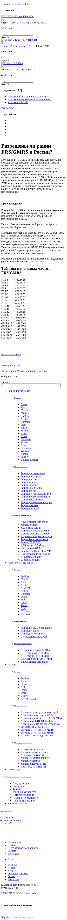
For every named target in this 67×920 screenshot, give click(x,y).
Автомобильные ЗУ (24, 794)
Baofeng (25, 416)
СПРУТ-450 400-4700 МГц (16, 22)
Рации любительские (32, 499)
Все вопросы (8, 108)
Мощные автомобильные (35, 757)
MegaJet (25, 579)
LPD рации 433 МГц (32, 545)
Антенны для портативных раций (40, 712)
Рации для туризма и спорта (36, 502)
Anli (23, 687)
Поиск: (5, 382)
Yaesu (24, 419)
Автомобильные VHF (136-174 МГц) (41, 718)
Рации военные (29, 505)
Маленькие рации (31, 527)
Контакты (13, 879)
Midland (25, 413)
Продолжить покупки (23, 917)
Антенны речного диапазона (37, 735)
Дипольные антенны (32, 755)
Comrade (25, 421)
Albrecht (25, 588)
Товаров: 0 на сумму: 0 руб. (16, 4)
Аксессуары (14, 769)
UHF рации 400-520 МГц (35, 653)
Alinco (24, 590)
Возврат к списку (11, 354)
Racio (24, 427)
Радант (24, 456)
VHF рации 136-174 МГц (35, 656)
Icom (23, 424)
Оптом (11, 876)
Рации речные (29, 482)
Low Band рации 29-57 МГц (36, 658)
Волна (24, 453)
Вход (10, 859)
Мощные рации (29, 524)
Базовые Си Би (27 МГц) (34, 726)
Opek (24, 692)
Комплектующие (17, 803)
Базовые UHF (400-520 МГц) (37, 732)
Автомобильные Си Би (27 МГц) (39, 715)
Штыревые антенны (32, 749)
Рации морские (29, 485)
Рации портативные (19, 390)
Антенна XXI (28, 698)
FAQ (10, 870)
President (25, 576)
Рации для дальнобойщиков (36, 627)
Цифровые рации (30, 559)
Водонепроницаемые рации (36, 536)
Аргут (24, 445)
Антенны (13, 664)
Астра (24, 433)
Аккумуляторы (21, 783)
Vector (24, 442)
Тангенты (18, 789)
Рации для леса (29, 490)
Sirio (23, 684)
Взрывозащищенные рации (36, 554)
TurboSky (26, 430)
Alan (23, 582)
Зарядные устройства (24, 791)
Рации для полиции (32, 633)
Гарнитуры (19, 786)
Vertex (24, 407)
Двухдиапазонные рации (34, 521)
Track (24, 599)
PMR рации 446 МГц (32, 548)
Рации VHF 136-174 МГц (35, 533)
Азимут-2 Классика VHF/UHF (18, 46)
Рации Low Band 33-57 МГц (36, 551)
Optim (24, 596)
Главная (12, 864)
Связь (24, 404)
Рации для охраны (31, 476)
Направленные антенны (34, 752)
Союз (24, 436)
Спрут (24, 695)
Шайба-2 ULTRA (10, 69)
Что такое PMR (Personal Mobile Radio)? (30, 99)
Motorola (25, 410)
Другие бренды (29, 459)
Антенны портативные (25, 797)
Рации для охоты (30, 479)
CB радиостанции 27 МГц (35, 650)
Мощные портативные (33, 763)
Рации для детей (30, 508)
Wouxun (25, 451)
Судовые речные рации (34, 636)
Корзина (6, 917)
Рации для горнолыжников (36, 493)
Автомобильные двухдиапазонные (40, 723)
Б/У (10, 823)
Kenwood (26, 439)
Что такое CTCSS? (18, 102)
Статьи (12, 867)
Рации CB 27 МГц (31, 542)
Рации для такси (30, 630)
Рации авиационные (32, 487)
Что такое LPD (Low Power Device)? (28, 96)
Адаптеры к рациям (24, 800)
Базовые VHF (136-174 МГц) (37, 729)
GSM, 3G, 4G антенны (33, 766)
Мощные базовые (30, 760)
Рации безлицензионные (34, 539)
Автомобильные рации (21, 562)
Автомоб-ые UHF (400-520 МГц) (39, 721)
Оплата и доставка (18, 873)
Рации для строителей (33, 473)
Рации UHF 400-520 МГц (35, 530)
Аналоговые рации (31, 556)
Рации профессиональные (35, 496)
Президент (27, 448)
